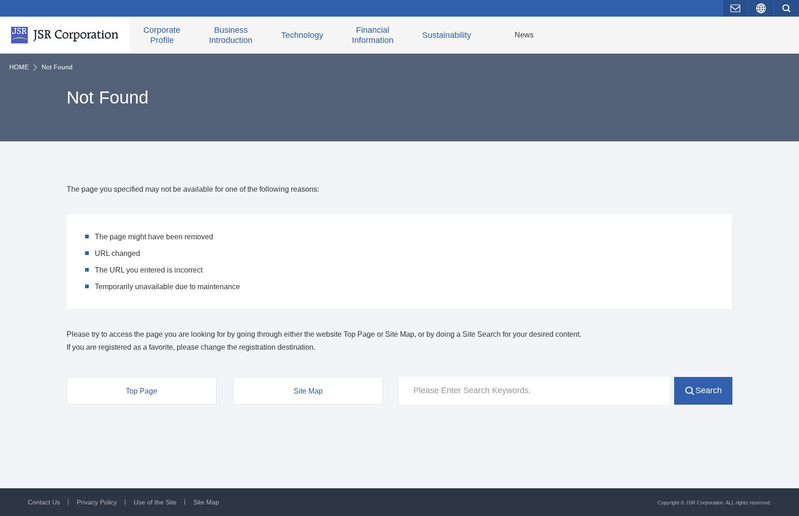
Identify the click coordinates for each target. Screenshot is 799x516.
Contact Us (44, 502)
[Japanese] (761, 8)
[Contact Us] (735, 8)
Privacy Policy (97, 502)
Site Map (206, 502)
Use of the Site (155, 502)
